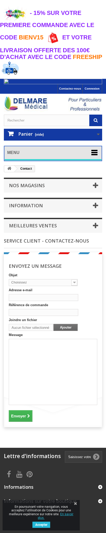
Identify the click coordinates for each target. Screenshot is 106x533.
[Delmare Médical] (53, 104)
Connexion (92, 88)
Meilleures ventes (33, 225)
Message (16, 335)
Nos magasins (27, 185)
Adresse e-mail (20, 290)
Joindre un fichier (23, 320)
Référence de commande (28, 305)
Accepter (41, 525)
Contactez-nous (70, 88)
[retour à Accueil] (9, 169)
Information (26, 205)
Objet (13, 275)
